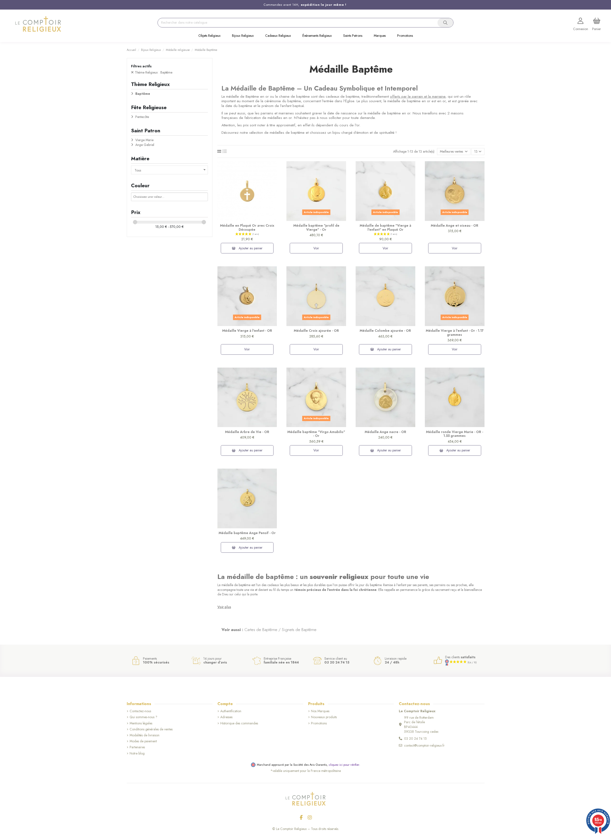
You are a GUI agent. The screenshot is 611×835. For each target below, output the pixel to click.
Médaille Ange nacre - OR (385, 431)
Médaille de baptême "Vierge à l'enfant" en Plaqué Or (385, 227)
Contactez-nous (140, 711)
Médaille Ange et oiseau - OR (454, 225)
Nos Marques (320, 711)
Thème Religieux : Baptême (153, 72)
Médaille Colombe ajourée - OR (385, 330)
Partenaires (137, 747)
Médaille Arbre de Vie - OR (247, 431)
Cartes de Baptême (260, 629)
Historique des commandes (239, 723)
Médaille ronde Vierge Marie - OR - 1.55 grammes (454, 433)
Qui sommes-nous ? (143, 717)
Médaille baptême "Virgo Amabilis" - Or (316, 433)
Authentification (230, 711)
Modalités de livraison (144, 735)
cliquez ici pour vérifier (344, 765)
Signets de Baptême (299, 629)
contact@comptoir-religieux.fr (424, 745)
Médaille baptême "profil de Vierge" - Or (316, 227)
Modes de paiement (143, 741)
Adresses (226, 717)
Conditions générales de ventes (151, 729)
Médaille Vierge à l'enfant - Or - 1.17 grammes (455, 332)
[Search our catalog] (445, 22)
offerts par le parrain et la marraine (417, 96)
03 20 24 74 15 (415, 738)
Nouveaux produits (324, 717)
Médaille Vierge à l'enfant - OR (247, 330)
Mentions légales (141, 723)
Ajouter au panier (250, 248)
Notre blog (137, 753)
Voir (316, 248)
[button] (209, 36)
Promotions (319, 723)
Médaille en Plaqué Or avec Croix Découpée (247, 227)
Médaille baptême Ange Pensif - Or (247, 532)
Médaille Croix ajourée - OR (316, 330)
